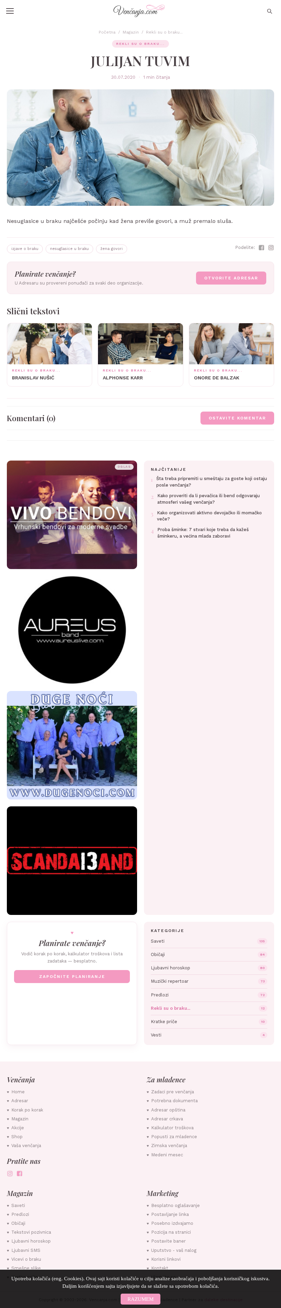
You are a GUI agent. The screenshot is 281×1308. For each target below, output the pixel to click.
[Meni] (10, 11)
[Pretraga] (269, 11)
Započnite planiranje (72, 976)
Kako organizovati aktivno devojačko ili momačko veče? (209, 516)
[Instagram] (271, 247)
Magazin (131, 32)
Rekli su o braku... (164, 32)
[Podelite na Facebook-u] (261, 247)
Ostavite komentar (237, 418)
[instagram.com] (10, 1173)
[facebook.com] (19, 1173)
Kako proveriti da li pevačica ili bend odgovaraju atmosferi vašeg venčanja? (208, 499)
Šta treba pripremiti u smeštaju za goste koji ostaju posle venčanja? (211, 482)
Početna (107, 32)
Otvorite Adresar (231, 278)
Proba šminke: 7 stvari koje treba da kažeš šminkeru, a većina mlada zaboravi (203, 533)
